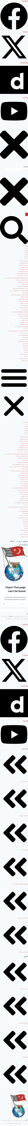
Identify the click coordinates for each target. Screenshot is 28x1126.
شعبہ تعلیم (24, 296)
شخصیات (25, 345)
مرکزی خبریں (24, 305)
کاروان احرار (23, 339)
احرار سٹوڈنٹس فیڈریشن (20, 288)
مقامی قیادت (24, 269)
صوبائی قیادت (23, 265)
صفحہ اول (25, 246)
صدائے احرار (24, 318)
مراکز (26, 256)
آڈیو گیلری (24, 320)
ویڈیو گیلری (24, 322)
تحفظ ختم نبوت (23, 335)
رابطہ (26, 356)
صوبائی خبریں (23, 307)
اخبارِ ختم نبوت (23, 313)
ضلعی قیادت (24, 267)
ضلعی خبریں (24, 309)
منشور (26, 252)
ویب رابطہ (24, 360)
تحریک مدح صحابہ (22, 282)
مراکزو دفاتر (23, 358)
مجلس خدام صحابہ (22, 286)
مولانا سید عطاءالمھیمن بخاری (18, 330)
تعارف (26, 250)
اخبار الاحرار (23, 303)
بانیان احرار (23, 260)
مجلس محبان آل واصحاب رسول (19, 290)
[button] (14, 392)
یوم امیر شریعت (23, 341)
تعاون (26, 352)
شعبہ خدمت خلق (23, 299)
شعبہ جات (25, 292)
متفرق (26, 349)
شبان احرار (24, 284)
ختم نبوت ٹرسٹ (23, 301)
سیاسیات (25, 337)
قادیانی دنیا (23, 315)
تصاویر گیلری (23, 324)
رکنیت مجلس (24, 354)
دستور (26, 254)
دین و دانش (24, 333)
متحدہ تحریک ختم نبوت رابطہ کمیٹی (16, 277)
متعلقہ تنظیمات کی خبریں (19, 311)
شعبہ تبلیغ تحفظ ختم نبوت (19, 294)
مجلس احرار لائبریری (21, 326)
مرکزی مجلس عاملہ (22, 273)
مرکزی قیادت (24, 262)
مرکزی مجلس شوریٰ (22, 271)
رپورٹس (25, 347)
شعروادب (25, 343)
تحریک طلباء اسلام (22, 279)
